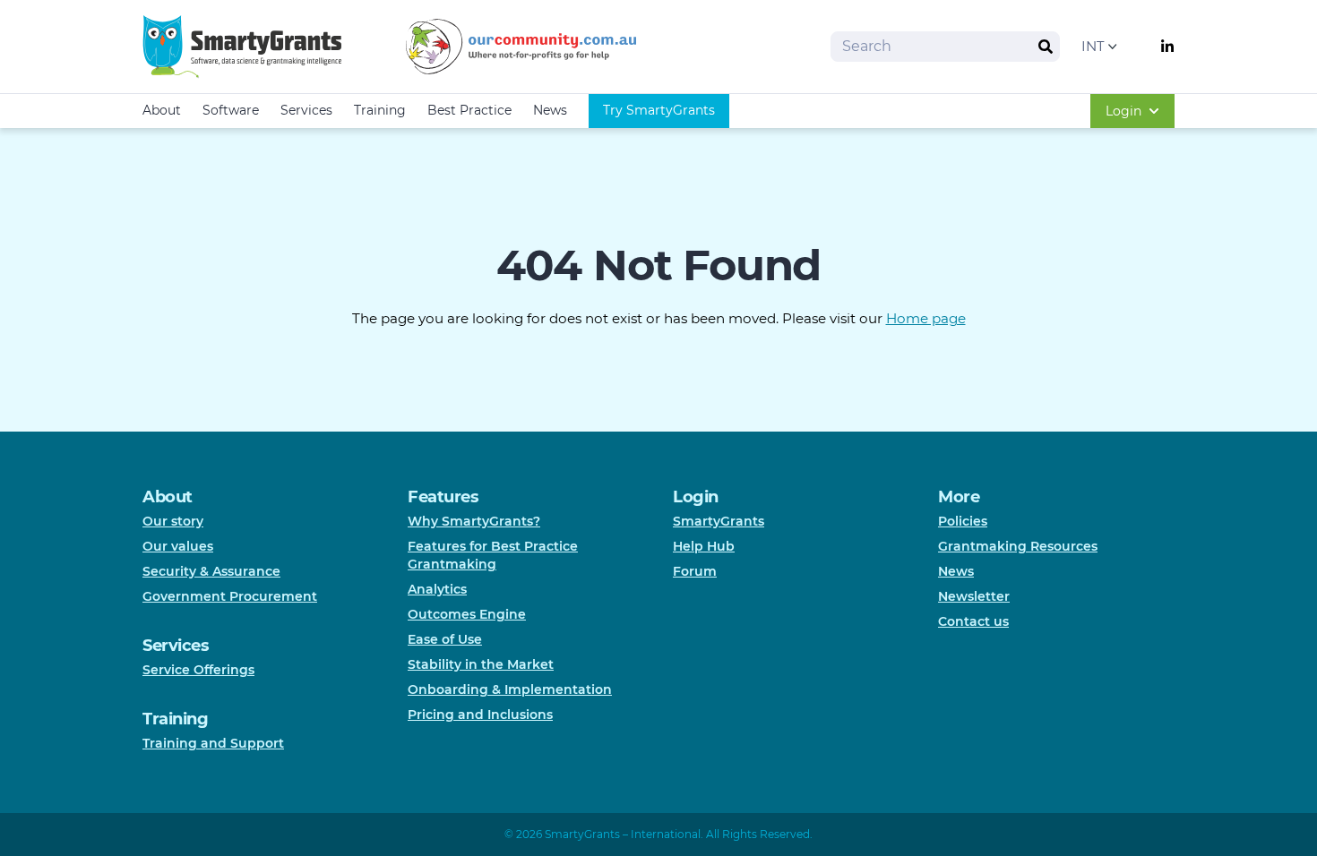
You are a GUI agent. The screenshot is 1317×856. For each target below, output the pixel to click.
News (550, 110)
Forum (695, 571)
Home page (926, 318)
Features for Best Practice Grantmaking (493, 555)
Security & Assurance (211, 571)
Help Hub (704, 546)
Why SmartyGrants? (474, 521)
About (161, 110)
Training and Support (213, 743)
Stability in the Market (481, 664)
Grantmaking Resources (1018, 546)
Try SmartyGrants (659, 110)
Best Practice (469, 110)
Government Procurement (229, 596)
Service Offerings (198, 670)
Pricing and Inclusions (480, 714)
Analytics (437, 589)
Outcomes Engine (467, 614)
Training (380, 110)
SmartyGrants (718, 521)
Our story (172, 521)
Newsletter (974, 596)
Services (306, 110)
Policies (962, 521)
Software (230, 110)
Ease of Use (445, 639)
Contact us (973, 621)
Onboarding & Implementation (510, 689)
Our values (177, 546)
